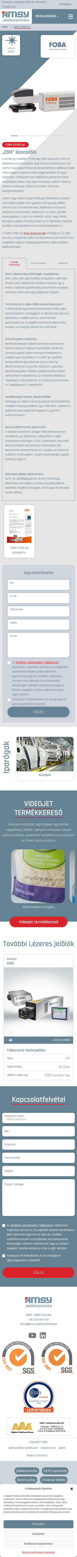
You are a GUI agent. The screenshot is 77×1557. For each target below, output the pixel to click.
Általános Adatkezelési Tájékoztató (37, 662)
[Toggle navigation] (70, 16)
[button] (71, 1488)
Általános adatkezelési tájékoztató (38, 1552)
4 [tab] (38, 135)
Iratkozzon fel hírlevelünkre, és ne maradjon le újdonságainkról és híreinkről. (39, 701)
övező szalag (26, 1480)
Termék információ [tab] (14, 263)
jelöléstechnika (26, 1471)
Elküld (38, 712)
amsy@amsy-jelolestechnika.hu (38, 1324)
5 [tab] (46, 135)
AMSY (5, 27)
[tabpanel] (38, 385)
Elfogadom (39, 1524)
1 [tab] (14, 135)
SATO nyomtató (55, 1471)
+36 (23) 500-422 (38, 1320)
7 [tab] (62, 135)
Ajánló (62, 1448)
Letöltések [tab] (63, 263)
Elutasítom (39, 1534)
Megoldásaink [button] (45, 16)
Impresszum (48, 1448)
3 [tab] (30, 135)
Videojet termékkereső (38, 922)
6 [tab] (55, 135)
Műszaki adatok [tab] (38, 263)
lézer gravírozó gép (35, 233)
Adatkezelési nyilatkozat (23, 1448)
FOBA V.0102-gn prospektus (19, 550)
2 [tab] (22, 135)
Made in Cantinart (37, 1455)
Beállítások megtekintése (38, 1544)
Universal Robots (54, 1480)
